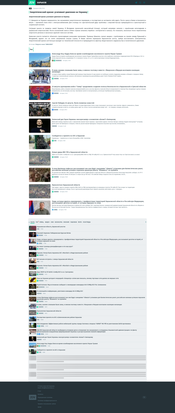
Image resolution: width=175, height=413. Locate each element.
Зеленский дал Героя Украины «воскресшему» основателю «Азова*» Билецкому (84, 119)
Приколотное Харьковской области (66, 185)
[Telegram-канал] (136, 2)
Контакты (40, 394)
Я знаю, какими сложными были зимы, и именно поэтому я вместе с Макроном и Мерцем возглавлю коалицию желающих (95, 71)
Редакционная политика (45, 397)
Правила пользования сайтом (47, 404)
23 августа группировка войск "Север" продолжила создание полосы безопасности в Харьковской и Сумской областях (99, 87)
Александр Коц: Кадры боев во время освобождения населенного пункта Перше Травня (87, 54)
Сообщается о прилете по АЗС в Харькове (68, 136)
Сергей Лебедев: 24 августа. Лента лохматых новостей (73, 103)
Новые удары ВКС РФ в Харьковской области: (70, 152)
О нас (39, 391)
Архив (39, 407)
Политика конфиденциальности (47, 400)
